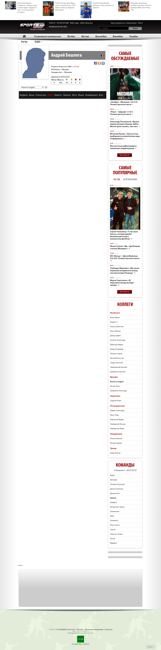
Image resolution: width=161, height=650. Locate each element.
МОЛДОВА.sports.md (67, 629)
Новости (58, 95)
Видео (81, 95)
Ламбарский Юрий (117, 429)
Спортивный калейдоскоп (47, 36)
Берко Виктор (115, 453)
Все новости (124, 155)
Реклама (79, 629)
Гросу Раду (114, 415)
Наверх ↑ (150, 646)
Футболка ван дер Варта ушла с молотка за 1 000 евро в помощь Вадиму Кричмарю (65, 6)
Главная (24, 36)
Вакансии (108, 629)
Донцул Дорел (115, 335)
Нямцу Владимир (116, 349)
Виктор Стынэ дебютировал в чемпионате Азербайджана (123, 147)
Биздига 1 (114, 322)
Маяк (112, 516)
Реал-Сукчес (115, 525)
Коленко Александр (117, 340)
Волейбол (118, 36)
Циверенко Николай (117, 372)
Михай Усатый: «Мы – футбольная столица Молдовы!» (125, 247)
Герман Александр (117, 410)
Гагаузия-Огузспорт (117, 484)
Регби (24, 41)
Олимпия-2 (114, 520)
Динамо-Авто (115, 493)
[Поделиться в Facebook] (95, 63)
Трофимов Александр (118, 391)
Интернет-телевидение (38, 30)
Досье (31, 95)
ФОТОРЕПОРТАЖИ (63, 23)
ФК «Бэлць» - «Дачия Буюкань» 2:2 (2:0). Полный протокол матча (124, 258)
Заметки (67, 95)
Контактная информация (94, 629)
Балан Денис (115, 317)
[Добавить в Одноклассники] (99, 63)
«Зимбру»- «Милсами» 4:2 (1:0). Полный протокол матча (124, 103)
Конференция (91, 95)
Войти (140, 23)
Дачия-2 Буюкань (116, 489)
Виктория (113, 480)
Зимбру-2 (113, 502)
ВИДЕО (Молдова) (86, 23)
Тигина (112, 539)
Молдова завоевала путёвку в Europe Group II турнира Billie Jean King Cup (141, 6)
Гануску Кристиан (117, 326)
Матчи (50, 95)
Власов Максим (116, 438)
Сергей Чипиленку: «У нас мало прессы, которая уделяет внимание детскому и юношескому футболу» (124, 235)
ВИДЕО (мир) (74, 23)
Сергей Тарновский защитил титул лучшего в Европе (103, 5)
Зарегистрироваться (118, 23)
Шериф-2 (113, 543)
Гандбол (133, 36)
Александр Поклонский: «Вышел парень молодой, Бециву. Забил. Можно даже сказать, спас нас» (125, 123)
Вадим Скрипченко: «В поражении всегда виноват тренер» (122, 282)
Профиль (23, 95)
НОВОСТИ (52, 23)
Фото (74, 95)
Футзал (85, 36)
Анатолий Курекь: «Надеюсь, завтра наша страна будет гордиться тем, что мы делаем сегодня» (27, 7)
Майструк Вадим (116, 345)
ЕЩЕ (37, 41)
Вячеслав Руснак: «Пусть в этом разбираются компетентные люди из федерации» (125, 136)
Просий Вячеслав (117, 358)
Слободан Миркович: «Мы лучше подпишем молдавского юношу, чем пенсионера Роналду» (124, 270)
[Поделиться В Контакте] (103, 63)
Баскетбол (101, 36)
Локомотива (114, 511)
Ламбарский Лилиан (117, 424)
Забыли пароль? (131, 23)
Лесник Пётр (115, 386)
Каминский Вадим (117, 419)
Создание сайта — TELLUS (80, 644)
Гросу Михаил (115, 331)
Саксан (112, 529)
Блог (101, 95)
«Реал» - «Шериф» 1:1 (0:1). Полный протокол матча (121, 112)
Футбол (71, 36)
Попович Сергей (116, 354)
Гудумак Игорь (115, 401)
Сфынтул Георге (116, 534)
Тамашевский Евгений (118, 367)
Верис (112, 475)
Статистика (41, 95)
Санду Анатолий (116, 363)
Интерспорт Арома (117, 507)
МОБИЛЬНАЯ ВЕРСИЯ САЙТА (58, 27)
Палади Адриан (116, 443)
